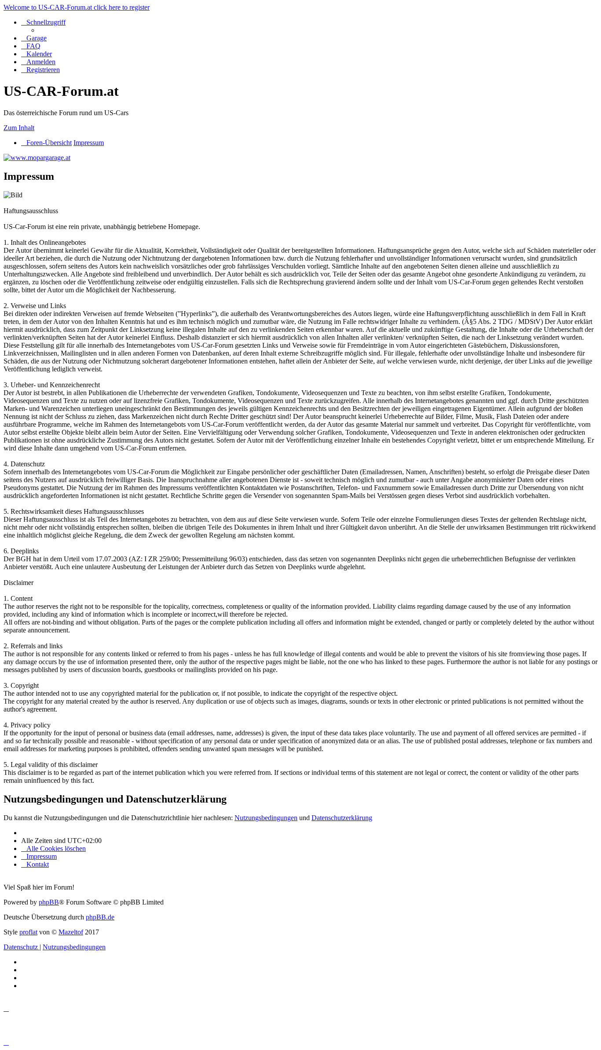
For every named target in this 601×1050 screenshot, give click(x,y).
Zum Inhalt (19, 127)
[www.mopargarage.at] (37, 157)
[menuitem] (34, 38)
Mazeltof (71, 932)
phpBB (49, 902)
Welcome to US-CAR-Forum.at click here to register (77, 7)
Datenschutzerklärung (341, 817)
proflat (28, 932)
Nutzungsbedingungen (266, 817)
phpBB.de (100, 917)
